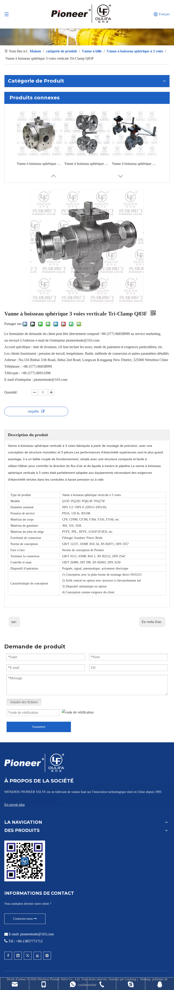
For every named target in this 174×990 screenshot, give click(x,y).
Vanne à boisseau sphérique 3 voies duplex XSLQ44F (134, 164)
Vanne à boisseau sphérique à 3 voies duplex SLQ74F (87, 164)
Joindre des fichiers (24, 702)
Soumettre (38, 726)
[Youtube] (37, 956)
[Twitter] (27, 956)
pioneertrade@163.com (37, 934)
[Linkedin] (18, 956)
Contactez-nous (23, 918)
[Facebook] (8, 956)
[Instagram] (47, 956)
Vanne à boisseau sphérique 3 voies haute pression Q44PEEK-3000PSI (39, 164)
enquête (33, 411)
